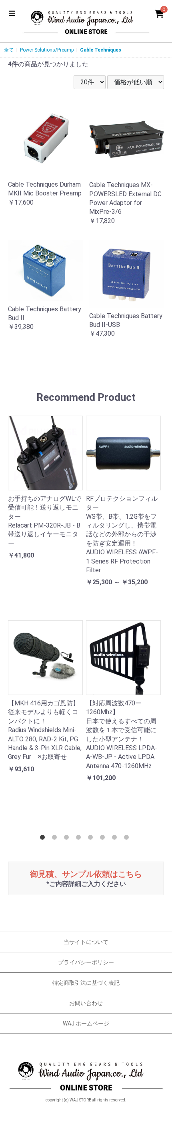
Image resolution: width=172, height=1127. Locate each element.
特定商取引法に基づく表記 (86, 983)
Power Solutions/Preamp (47, 50)
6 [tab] (104, 839)
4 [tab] (80, 839)
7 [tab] (116, 839)
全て (9, 50)
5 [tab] (92, 839)
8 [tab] (128, 839)
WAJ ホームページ (86, 1023)
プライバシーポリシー (86, 962)
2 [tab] (56, 839)
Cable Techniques (100, 50)
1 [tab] (44, 839)
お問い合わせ (86, 1003)
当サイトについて (86, 942)
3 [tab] (68, 839)
